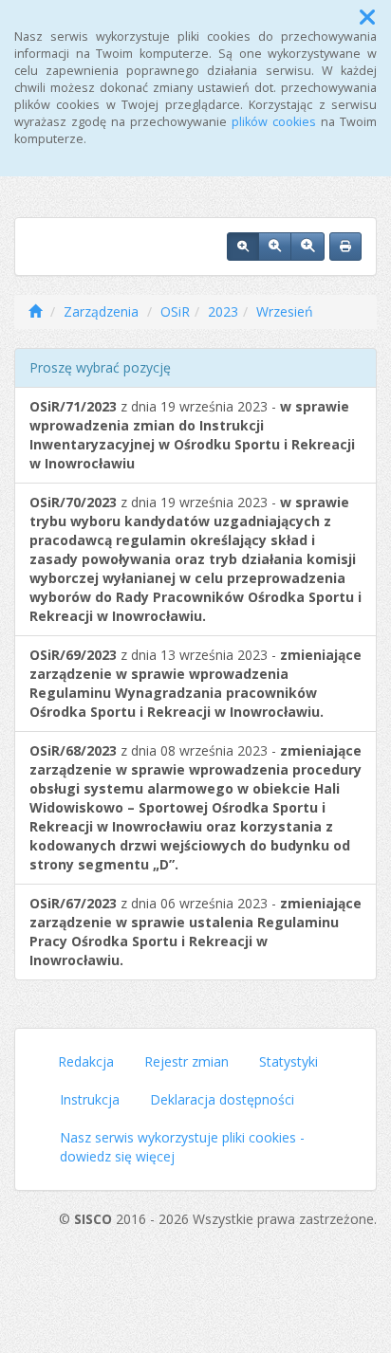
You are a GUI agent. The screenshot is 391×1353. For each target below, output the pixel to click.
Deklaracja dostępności (222, 1099)
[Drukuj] (345, 246)
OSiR (175, 311)
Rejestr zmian (186, 1061)
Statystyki (288, 1061)
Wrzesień (284, 311)
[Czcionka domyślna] (243, 246)
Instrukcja (90, 1099)
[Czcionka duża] (307, 246)
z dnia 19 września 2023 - (192, 434)
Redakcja (86, 1061)
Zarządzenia (101, 311)
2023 (223, 311)
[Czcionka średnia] (274, 246)
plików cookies (274, 122)
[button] (367, 17)
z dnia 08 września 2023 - (195, 807)
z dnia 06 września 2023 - (195, 931)
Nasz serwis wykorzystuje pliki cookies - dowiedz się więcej (182, 1146)
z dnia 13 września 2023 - (195, 683)
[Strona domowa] (35, 311)
